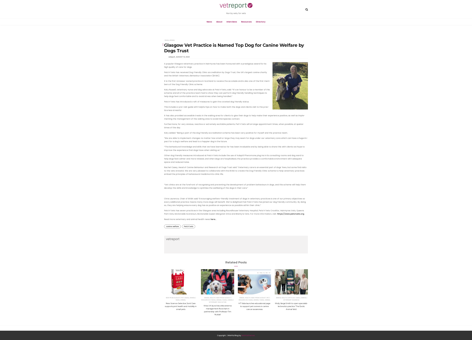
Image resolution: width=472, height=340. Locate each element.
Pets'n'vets (188, 226)
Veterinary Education (217, 302)
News (209, 21)
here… (213, 219)
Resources (246, 21)
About (219, 21)
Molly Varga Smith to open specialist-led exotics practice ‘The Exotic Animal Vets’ (291, 306)
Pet (182, 298)
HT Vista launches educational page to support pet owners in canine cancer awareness (254, 306)
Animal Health (209, 298)
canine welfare (172, 226)
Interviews (232, 21)
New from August (173, 298)
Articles (291, 298)
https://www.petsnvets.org (290, 213)
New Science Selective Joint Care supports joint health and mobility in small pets (180, 306)
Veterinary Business (291, 300)
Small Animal (170, 40)
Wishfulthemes (248, 335)
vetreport (171, 57)
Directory (261, 21)
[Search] (306, 9)
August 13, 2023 (183, 57)
